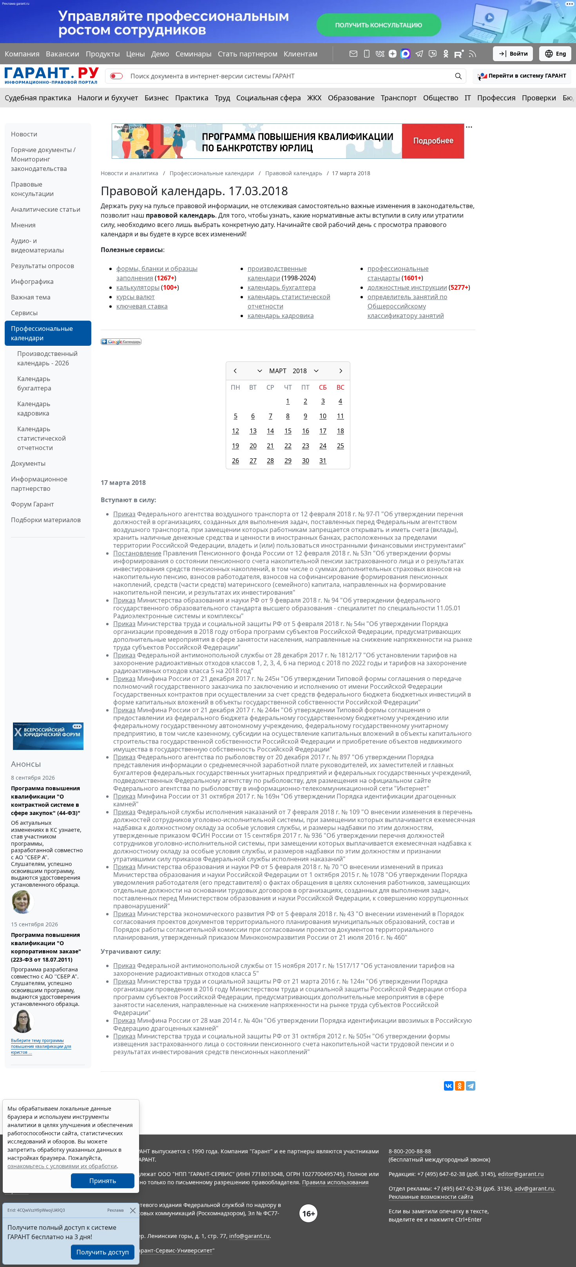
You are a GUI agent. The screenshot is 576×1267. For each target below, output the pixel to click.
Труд (222, 97)
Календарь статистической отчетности (41, 438)
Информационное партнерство (39, 484)
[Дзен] (393, 54)
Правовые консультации (32, 189)
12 (235, 431)
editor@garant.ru (521, 1174)
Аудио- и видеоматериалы (37, 245)
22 (288, 445)
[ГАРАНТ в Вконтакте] (380, 53)
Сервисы (24, 313)
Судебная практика (38, 97)
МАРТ (277, 371)
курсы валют (135, 296)
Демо (160, 53)
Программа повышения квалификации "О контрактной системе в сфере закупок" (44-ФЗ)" (45, 800)
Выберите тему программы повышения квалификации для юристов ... (41, 1046)
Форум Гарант (32, 504)
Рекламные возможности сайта (431, 1196)
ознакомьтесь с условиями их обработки (62, 1166)
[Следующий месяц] (341, 371)
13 (253, 431)
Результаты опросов (42, 265)
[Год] (316, 371)
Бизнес (157, 97)
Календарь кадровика (34, 408)
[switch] (116, 76)
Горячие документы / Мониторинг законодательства (43, 159)
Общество (440, 97)
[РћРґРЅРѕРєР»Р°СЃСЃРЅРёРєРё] (459, 1086)
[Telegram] (470, 1086)
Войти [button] (519, 53)
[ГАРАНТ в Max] (405, 54)
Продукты (103, 53)
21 (270, 445)
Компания (22, 53)
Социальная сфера (268, 97)
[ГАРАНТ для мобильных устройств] (366, 53)
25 (340, 445)
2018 (300, 371)
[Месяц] (260, 371)
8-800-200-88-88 (410, 1151)
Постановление (137, 553)
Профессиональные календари (42, 333)
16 (305, 431)
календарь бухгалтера (282, 287)
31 (322, 460)
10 (322, 416)
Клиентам (300, 53)
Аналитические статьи (45, 209)
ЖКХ (314, 97)
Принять (102, 1180)
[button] (522, 76)
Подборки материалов (46, 520)
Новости (24, 134)
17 (322, 431)
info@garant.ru (249, 1236)
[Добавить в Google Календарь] (121, 341)
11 (340, 416)
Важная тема (31, 297)
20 (253, 445)
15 (288, 431)
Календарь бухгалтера (34, 383)
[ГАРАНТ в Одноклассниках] (446, 53)
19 (235, 445)
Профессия (496, 97)
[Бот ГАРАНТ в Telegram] (432, 53)
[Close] (133, 1210)
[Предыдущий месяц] (235, 371)
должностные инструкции (407, 287)
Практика (191, 97)
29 (288, 460)
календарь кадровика (281, 315)
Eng (561, 53)
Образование (351, 97)
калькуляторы (137, 287)
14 (270, 431)
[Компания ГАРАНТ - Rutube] (459, 53)
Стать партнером (247, 53)
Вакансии (63, 53)
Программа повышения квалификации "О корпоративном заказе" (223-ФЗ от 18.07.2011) (46, 947)
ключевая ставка (142, 306)
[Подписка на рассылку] (353, 53)
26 (235, 460)
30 (305, 460)
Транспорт (399, 97)
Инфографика (32, 281)
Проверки (539, 97)
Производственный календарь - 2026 (47, 358)
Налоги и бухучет (108, 97)
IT (468, 97)
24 (322, 445)
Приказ (124, 514)
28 (270, 460)
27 (253, 460)
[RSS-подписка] (472, 53)
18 (340, 431)
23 (305, 445)
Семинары (194, 53)
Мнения (23, 225)
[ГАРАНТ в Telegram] (419, 53)
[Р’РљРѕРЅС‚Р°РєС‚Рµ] (448, 1086)
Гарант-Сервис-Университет (173, 1250)
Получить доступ (102, 1252)
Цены (135, 53)
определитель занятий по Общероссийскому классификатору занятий (407, 306)
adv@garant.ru (534, 1188)
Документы (28, 463)
